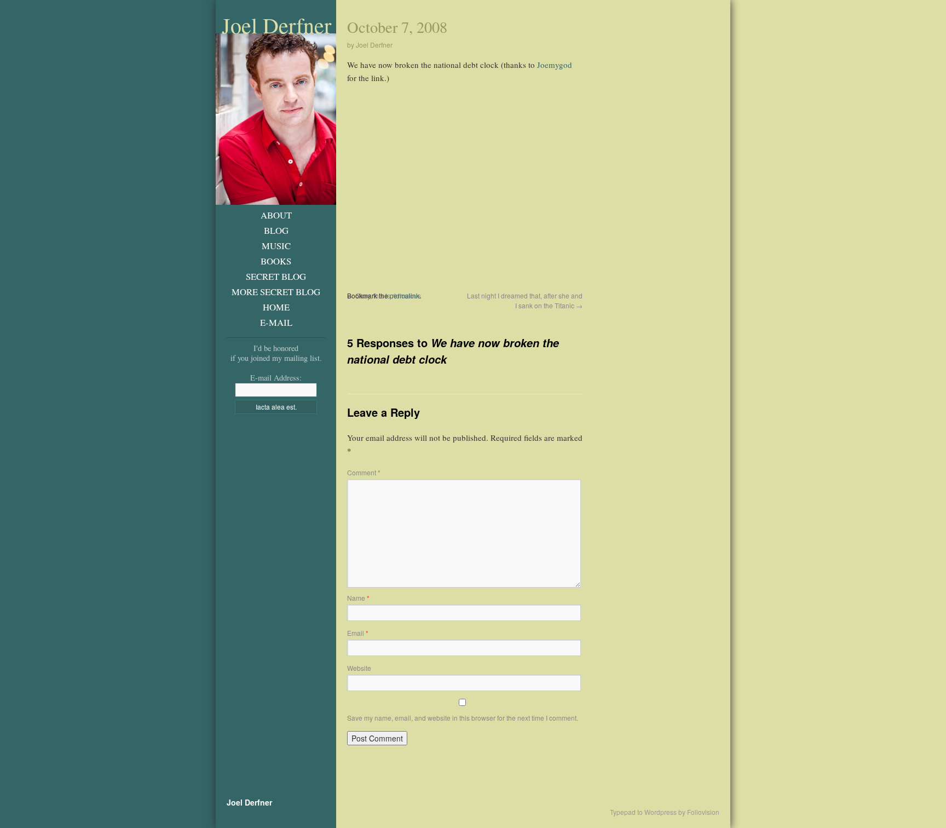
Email (357, 632)
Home (276, 307)
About (276, 215)
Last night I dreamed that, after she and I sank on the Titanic (524, 300)
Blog (276, 230)
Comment (363, 472)
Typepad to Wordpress (643, 812)
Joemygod (554, 64)
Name (358, 597)
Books (276, 261)
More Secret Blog (276, 291)
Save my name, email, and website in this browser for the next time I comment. (462, 717)
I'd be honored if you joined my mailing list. (276, 353)
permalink (404, 295)
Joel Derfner (276, 25)
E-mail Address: (276, 377)
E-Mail (276, 322)
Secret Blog (276, 276)
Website (359, 667)
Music (276, 245)
